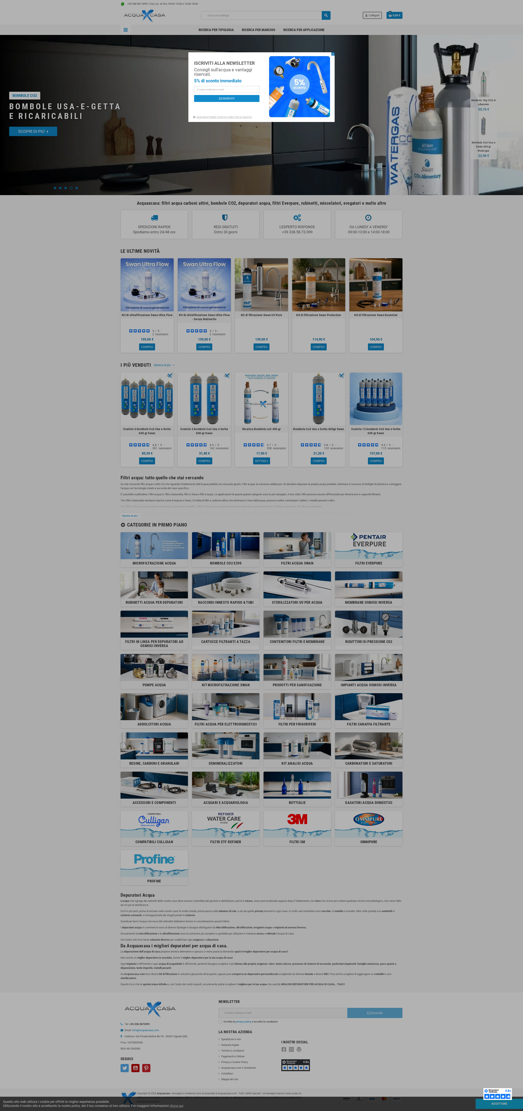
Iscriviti (228, 98)
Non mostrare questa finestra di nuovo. (224, 117)
